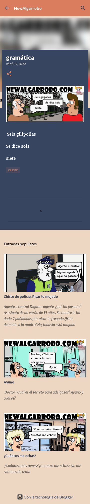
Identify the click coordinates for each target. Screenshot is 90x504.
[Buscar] (83, 8)
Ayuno (9, 382)
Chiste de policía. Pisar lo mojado (31, 297)
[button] (9, 74)
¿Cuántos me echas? (20, 456)
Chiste (13, 170)
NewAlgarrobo (28, 8)
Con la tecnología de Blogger (48, 496)
